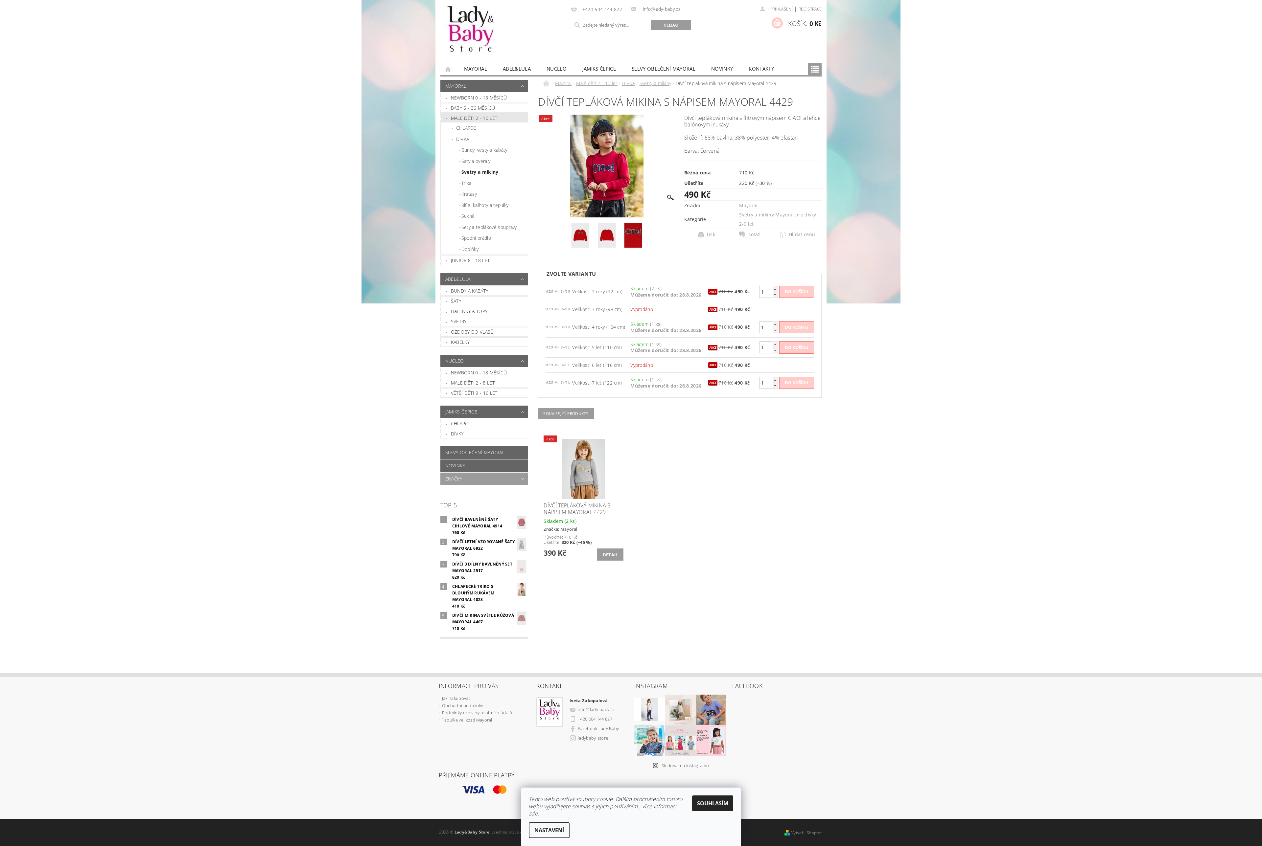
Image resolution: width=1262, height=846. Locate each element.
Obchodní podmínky (462, 705)
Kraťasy (469, 194)
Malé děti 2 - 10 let (474, 118)
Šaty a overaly (475, 161)
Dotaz (753, 234)
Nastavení (549, 830)
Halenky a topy (469, 311)
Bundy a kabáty (469, 291)
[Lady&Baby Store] (471, 34)
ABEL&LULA (517, 68)
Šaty (456, 301)
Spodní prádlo (476, 238)
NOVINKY (722, 68)
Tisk (710, 234)
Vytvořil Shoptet (806, 832)
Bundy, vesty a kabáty (484, 150)
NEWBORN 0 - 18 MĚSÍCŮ (479, 372)
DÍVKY (457, 434)
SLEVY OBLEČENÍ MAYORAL (663, 68)
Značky (453, 479)
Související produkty (565, 413)
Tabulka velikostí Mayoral (467, 720)
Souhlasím (712, 803)
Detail (610, 555)
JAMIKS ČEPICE (599, 68)
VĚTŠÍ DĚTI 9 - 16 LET (474, 393)
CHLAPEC (466, 128)
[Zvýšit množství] (775, 289)
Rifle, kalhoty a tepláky (485, 205)
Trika (466, 183)
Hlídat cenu (802, 234)
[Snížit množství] (775, 295)
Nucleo (557, 68)
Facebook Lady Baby (598, 728)
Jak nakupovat (456, 698)
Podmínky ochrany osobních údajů (477, 713)
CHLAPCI (460, 423)
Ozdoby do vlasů (472, 332)
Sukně (468, 216)
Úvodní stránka (448, 69)
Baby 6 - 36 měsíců (473, 108)
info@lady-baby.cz (596, 709)
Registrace (810, 9)
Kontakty (761, 68)
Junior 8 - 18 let (470, 260)
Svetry (459, 321)
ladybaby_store (593, 738)
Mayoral (475, 68)
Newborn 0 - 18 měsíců (479, 98)
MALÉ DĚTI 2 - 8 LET (473, 383)
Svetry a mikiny (480, 172)
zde (533, 813)
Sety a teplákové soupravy (489, 227)
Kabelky (460, 342)
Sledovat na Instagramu (685, 765)
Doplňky (470, 249)
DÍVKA (462, 139)
